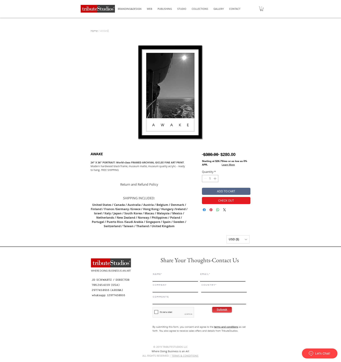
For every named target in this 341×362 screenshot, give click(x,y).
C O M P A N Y (159, 285)
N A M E (157, 274)
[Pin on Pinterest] (211, 210)
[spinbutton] (210, 178)
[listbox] (238, 239)
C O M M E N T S (160, 297)
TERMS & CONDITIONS (185, 355)
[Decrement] (204, 178)
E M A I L (204, 274)
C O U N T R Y (208, 285)
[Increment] (215, 178)
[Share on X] (224, 210)
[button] (261, 9)
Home (94, 30)
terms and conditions (226, 326)
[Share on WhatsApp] (218, 210)
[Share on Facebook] (204, 210)
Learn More (228, 164)
